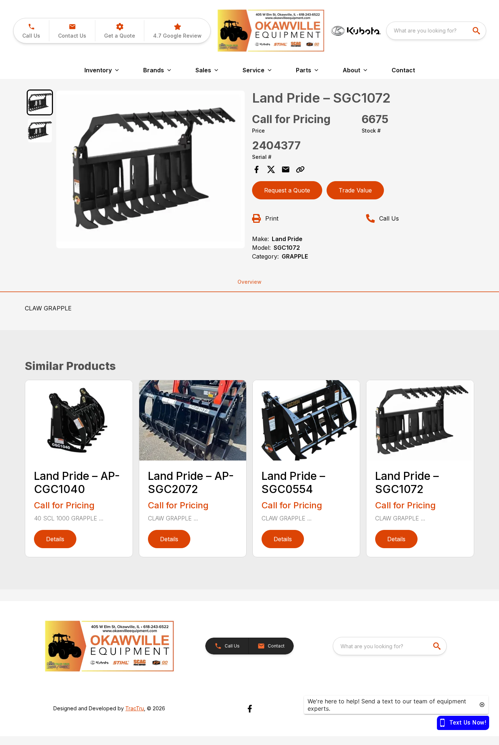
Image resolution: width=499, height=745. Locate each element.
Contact (403, 70)
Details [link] (55, 539)
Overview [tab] (249, 282)
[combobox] (436, 30)
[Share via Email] (285, 169)
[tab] (40, 102)
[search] (477, 30)
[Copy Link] (300, 169)
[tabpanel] (150, 171)
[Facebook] (249, 708)
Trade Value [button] (355, 190)
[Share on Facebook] (256, 169)
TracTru (134, 708)
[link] (177, 30)
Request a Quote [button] (287, 190)
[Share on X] (271, 169)
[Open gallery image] (150, 170)
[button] (31, 30)
